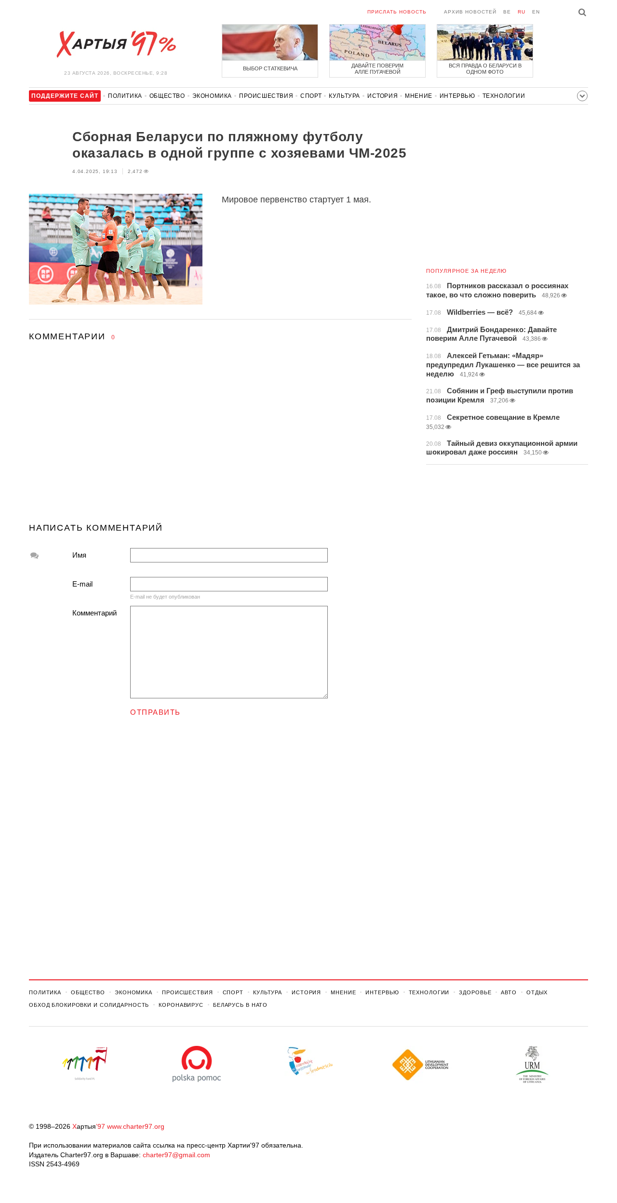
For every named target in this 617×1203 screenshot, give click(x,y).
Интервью (457, 96)
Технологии (504, 96)
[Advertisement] (220, 441)
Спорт (311, 96)
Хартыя (115, 44)
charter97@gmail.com (176, 1155)
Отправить (155, 712)
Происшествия (266, 96)
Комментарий (94, 613)
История (382, 96)
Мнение (418, 96)
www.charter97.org (135, 1126)
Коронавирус (181, 1005)
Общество (167, 96)
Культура (344, 96)
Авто (509, 992)
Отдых (537, 992)
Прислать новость (397, 11)
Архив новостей (470, 11)
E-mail (82, 584)
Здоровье (475, 992)
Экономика (212, 96)
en (536, 11)
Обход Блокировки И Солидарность (89, 1005)
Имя (79, 555)
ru (521, 11)
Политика (125, 96)
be (507, 11)
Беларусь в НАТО (240, 1005)
